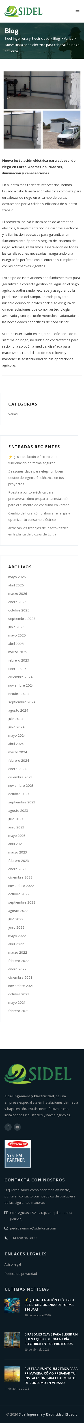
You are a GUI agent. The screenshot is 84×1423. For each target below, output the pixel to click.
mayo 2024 (17, 735)
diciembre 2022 (20, 877)
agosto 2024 (18, 710)
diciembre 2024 (20, 677)
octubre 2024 (18, 693)
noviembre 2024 (21, 685)
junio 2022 (16, 927)
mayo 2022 (17, 935)
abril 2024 (16, 743)
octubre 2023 (18, 793)
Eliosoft (71, 1414)
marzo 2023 (17, 852)
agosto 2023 (18, 810)
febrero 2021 (18, 1010)
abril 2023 (16, 844)
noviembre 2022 (21, 885)
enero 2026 (17, 602)
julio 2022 (15, 919)
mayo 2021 (17, 1002)
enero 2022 (17, 969)
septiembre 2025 (21, 618)
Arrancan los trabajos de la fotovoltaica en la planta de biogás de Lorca (38, 531)
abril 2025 (16, 643)
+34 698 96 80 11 (24, 1238)
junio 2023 (16, 827)
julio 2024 (15, 718)
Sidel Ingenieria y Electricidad (41, 1414)
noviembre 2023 (21, 785)
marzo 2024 (17, 752)
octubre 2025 (18, 610)
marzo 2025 (17, 652)
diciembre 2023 (20, 777)
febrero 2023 (18, 860)
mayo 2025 (17, 635)
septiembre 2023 (21, 802)
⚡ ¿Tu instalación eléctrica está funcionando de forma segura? (33, 459)
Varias (13, 414)
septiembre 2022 (21, 902)
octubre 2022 (18, 894)
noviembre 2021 (21, 985)
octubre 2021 (18, 994)
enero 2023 (17, 869)
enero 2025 (17, 668)
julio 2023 (15, 818)
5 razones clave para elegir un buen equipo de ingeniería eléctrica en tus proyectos (36, 477)
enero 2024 (17, 768)
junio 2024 (16, 727)
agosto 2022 (18, 910)
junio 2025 (16, 627)
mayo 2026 (17, 576)
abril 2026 (16, 585)
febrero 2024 (18, 760)
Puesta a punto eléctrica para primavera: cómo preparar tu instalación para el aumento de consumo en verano (38, 498)
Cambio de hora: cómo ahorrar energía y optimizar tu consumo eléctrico (39, 516)
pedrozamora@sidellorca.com (33, 1228)
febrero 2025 (18, 660)
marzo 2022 (17, 952)
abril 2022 (16, 944)
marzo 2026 (17, 593)
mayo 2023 (17, 835)
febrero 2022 (18, 960)
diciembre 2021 (20, 977)
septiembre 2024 (21, 702)
